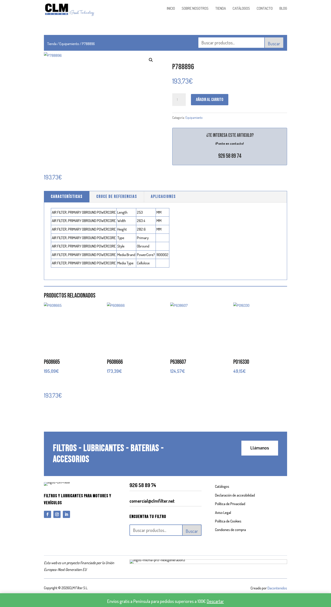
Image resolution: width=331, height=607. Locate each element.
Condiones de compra (230, 529)
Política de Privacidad (230, 504)
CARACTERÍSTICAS (67, 196)
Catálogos (222, 486)
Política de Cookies (228, 521)
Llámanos (259, 448)
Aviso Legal (223, 512)
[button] (151, 60)
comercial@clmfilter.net (152, 501)
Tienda (52, 43)
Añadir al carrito (209, 99)
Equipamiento (69, 43)
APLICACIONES (163, 196)
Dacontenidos (277, 588)
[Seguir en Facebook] (47, 514)
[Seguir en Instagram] (57, 514)
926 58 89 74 (229, 156)
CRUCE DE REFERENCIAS (116, 196)
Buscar (274, 43)
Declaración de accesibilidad (235, 495)
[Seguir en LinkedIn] (66, 514)
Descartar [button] (215, 601)
